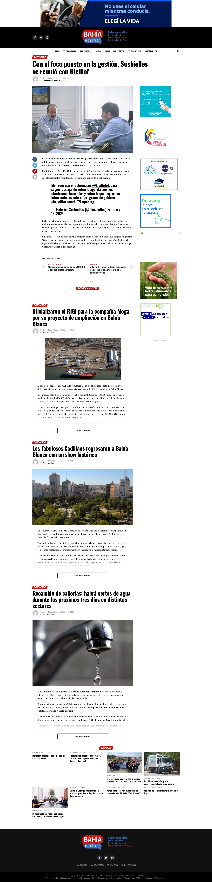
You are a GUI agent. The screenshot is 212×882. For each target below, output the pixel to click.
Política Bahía (85, 51)
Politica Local (119, 51)
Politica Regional (135, 51)
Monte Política (151, 51)
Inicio (57, 51)
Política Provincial (102, 51)
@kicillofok (101, 185)
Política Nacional (70, 51)
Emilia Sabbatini (49, 332)
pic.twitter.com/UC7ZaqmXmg (72, 201)
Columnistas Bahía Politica (54, 81)
